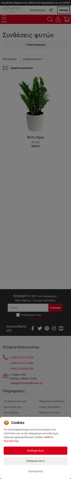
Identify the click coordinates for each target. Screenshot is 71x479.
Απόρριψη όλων (35, 460)
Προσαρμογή (35, 471)
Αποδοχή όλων (35, 450)
